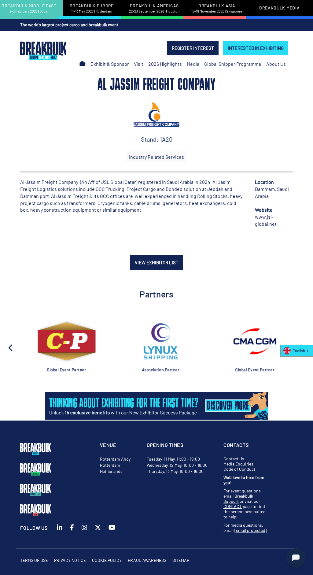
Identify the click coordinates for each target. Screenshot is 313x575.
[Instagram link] (84, 536)
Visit (138, 64)
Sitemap (180, 560)
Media (193, 64)
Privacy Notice (70, 560)
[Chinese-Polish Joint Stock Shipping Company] (59, 341)
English (299, 350)
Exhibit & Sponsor (109, 64)
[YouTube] (112, 536)
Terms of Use (34, 560)
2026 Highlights (165, 64)
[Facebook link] (72, 536)
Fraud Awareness (147, 560)
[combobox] (296, 351)
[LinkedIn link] (59, 536)
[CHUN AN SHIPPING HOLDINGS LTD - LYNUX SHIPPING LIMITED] (154, 341)
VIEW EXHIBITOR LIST (157, 262)
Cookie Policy (107, 560)
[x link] (98, 536)
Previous (11, 347)
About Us (276, 64)
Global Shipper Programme (232, 64)
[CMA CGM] (248, 341)
